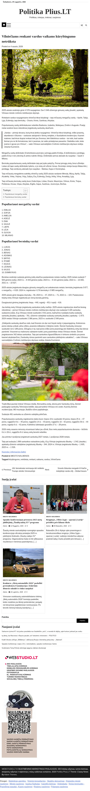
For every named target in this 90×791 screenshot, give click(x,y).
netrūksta (24, 459)
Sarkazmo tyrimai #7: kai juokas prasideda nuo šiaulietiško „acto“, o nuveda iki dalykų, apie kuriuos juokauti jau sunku (42, 631)
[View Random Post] (81, 25)
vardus (47, 459)
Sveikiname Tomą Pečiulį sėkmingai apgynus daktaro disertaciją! (24, 648)
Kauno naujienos (25, 787)
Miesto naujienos (17, 784)
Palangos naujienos (59, 787)
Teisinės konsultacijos (36, 781)
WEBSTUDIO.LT (9, 769)
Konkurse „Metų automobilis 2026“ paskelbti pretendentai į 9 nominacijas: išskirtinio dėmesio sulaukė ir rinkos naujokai (22, 586)
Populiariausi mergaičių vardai (16, 194)
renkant (32, 459)
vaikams (39, 459)
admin (5, 526)
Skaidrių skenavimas (55, 781)
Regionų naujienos (42, 787)
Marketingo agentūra (17, 781)
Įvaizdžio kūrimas (48, 784)
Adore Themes (10, 775)
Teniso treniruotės (76, 784)
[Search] (86, 25)
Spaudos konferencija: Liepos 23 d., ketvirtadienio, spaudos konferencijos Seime (29, 644)
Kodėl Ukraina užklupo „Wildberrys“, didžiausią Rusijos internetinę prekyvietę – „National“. (32, 640)
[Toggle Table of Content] (24, 191)
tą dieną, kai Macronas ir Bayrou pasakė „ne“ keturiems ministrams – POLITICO (29, 636)
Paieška (5, 617)
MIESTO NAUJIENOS (20, 456)
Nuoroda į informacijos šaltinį (14, 452)
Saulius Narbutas (32, 784)
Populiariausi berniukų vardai (15, 197)
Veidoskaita (62, 784)
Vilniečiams (55, 459)
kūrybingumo (14, 459)
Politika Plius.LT (45, 12)
